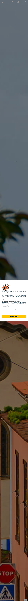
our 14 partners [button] (15, 291)
